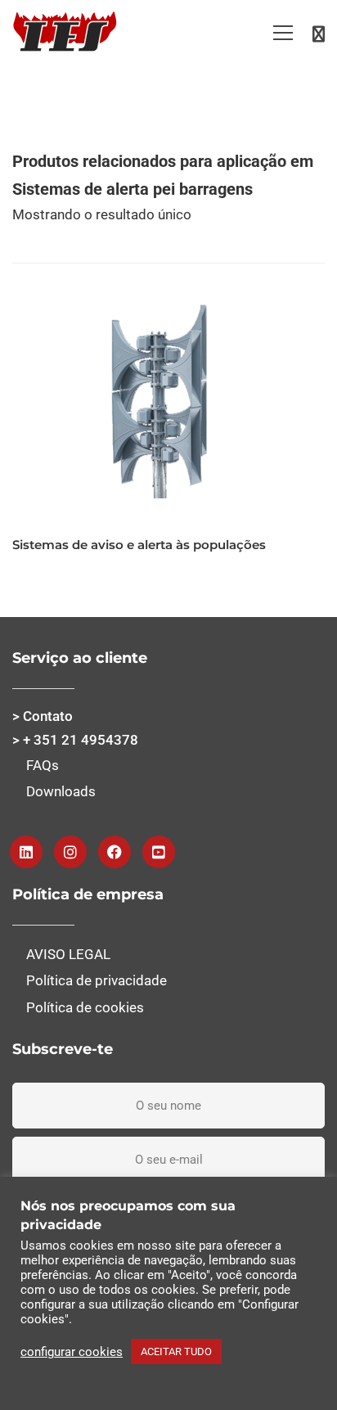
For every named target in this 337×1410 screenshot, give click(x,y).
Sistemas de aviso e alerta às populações (139, 544)
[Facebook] (114, 852)
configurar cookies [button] (71, 1352)
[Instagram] (70, 852)
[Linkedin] (26, 852)
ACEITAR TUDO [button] (176, 1351)
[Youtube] (158, 852)
